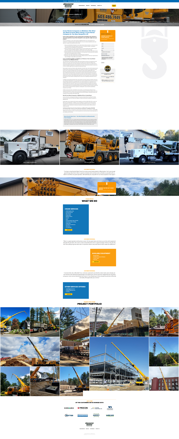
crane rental (66, 124)
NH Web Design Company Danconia (91, 434)
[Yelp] (66, 1)
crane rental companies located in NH (81, 123)
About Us (114, 1)
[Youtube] (65, 1)
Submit (103, 62)
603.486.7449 (77, 1)
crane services (66, 120)
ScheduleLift (114, 5)
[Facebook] (63, 1)
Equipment (110, 1)
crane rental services (92, 121)
